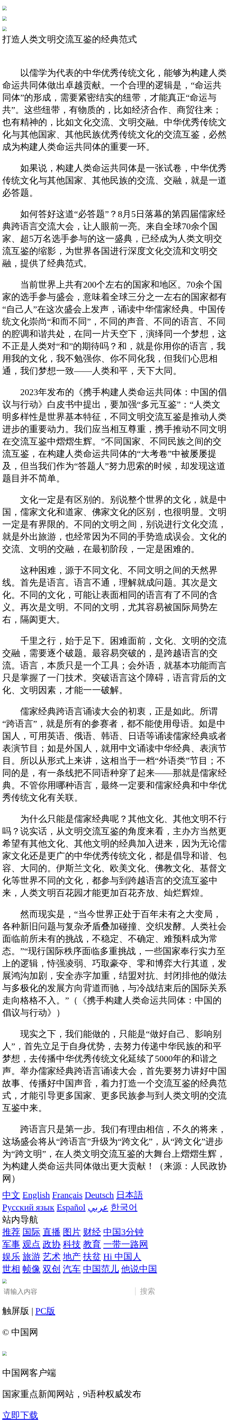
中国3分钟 (123, 1232)
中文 (11, 1195)
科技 (72, 1244)
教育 (92, 1244)
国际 (31, 1232)
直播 (52, 1232)
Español (71, 1207)
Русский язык (28, 1207)
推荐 (11, 1232)
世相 (11, 1269)
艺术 (52, 1256)
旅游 (31, 1256)
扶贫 (92, 1256)
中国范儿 (101, 1269)
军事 (11, 1244)
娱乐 (11, 1256)
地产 (72, 1256)
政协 (52, 1244)
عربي (98, 1207)
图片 (72, 1232)
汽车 (72, 1269)
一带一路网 (125, 1244)
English (36, 1195)
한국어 (124, 1207)
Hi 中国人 (122, 1256)
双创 (52, 1269)
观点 (31, 1244)
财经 (92, 1232)
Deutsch (99, 1195)
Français (67, 1195)
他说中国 (139, 1269)
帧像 (31, 1269)
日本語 (129, 1195)
